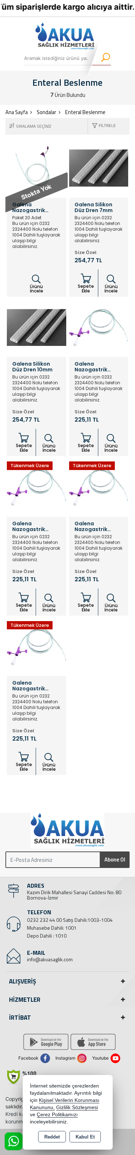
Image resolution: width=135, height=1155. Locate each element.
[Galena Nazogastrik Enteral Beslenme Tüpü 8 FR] (36, 486)
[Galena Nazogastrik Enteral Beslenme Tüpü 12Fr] (99, 326)
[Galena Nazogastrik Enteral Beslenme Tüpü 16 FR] (36, 167)
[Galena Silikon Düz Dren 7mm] (99, 167)
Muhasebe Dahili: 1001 (52, 927)
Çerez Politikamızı (57, 1114)
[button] (102, 126)
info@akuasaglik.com (50, 959)
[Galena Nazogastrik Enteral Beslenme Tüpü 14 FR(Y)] (36, 645)
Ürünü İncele (36, 288)
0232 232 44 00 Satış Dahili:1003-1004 (70, 920)
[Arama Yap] (101, 58)
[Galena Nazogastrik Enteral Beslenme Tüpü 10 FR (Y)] (99, 486)
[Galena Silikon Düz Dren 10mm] (36, 326)
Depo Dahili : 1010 (47, 935)
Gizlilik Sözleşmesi (77, 1107)
